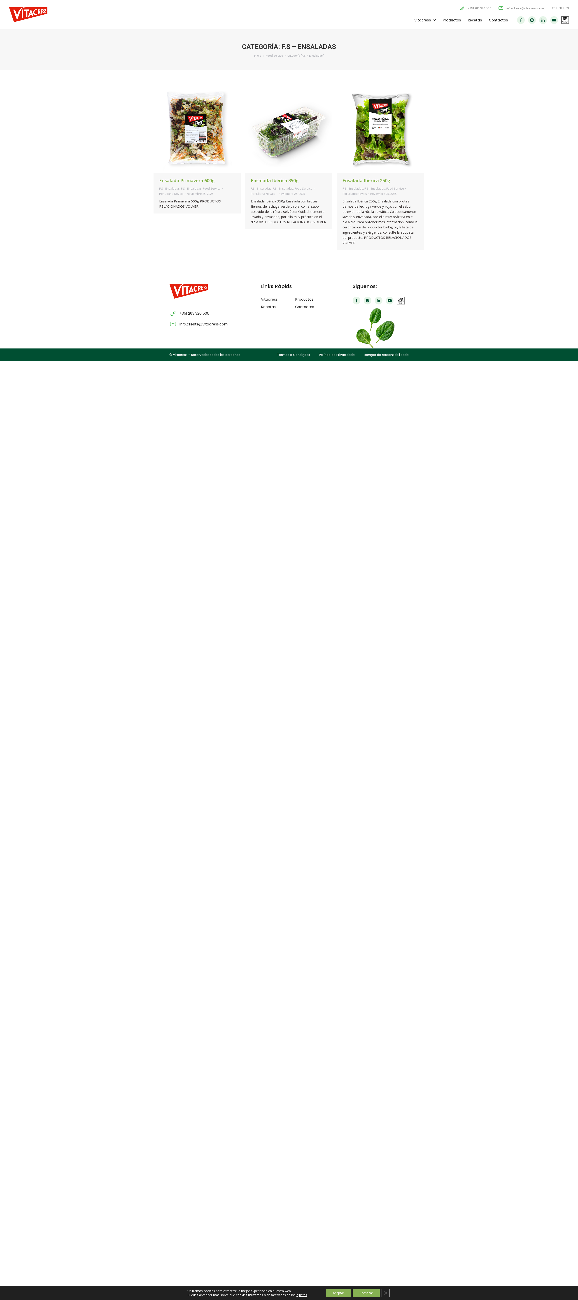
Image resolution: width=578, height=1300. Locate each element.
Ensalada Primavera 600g (186, 180)
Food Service (274, 55)
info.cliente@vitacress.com (525, 8)
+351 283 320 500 (479, 8)
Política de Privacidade (337, 355)
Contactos (498, 20)
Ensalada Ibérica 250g (366, 180)
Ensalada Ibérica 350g (274, 180)
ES (567, 8)
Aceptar (338, 1293)
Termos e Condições (293, 355)
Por (171, 194)
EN (560, 8)
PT (553, 8)
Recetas (475, 20)
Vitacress (422, 20)
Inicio (257, 55)
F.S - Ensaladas (169, 188)
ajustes (301, 1295)
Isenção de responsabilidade (386, 355)
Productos (452, 20)
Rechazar (366, 1293)
